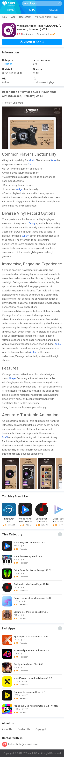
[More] (60, 534)
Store (53, 160)
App (13, 17)
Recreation (25, 17)
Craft (5, 437)
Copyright (40, 729)
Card (30, 164)
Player (12, 378)
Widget (20, 189)
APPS (32, 10)
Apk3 (5, 17)
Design (32, 223)
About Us (7, 729)
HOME (10, 10)
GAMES (53, 10)
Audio (58, 344)
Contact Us (24, 729)
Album (25, 235)
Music (32, 160)
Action (33, 352)
